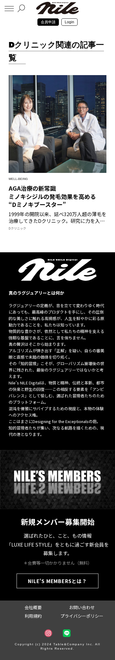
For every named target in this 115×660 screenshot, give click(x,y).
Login (69, 22)
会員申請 (48, 22)
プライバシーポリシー (81, 616)
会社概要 (33, 607)
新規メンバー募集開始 (57, 521)
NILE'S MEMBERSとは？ (57, 581)
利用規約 (33, 616)
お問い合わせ (82, 607)
